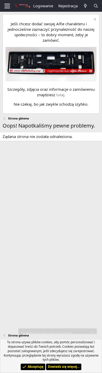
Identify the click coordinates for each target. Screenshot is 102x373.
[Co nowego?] (85, 6)
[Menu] (7, 6)
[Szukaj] (96, 6)
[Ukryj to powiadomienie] (94, 20)
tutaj (60, 94)
